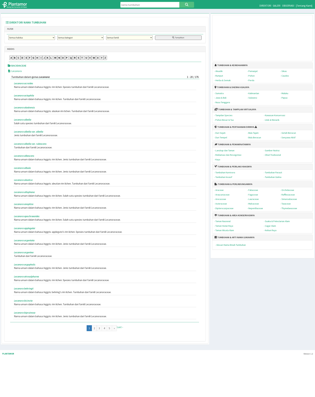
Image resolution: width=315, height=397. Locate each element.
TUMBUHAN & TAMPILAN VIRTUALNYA (237, 109)
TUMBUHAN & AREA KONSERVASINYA (236, 215)
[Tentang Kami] (304, 5)
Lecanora (16, 71)
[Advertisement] (262, 36)
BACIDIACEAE (18, 65)
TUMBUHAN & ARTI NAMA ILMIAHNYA (235, 237)
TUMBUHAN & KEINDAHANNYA (232, 65)
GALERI (276, 5)
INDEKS (10, 48)
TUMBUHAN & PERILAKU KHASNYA (234, 166)
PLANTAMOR (8, 353)
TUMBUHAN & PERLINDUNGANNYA (234, 184)
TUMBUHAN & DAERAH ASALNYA (232, 87)
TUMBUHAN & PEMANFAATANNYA (234, 144)
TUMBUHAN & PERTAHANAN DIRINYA (235, 126)
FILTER (10, 28)
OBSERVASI (288, 5)
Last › (120, 327)
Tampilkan (179, 37)
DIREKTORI (265, 5)
